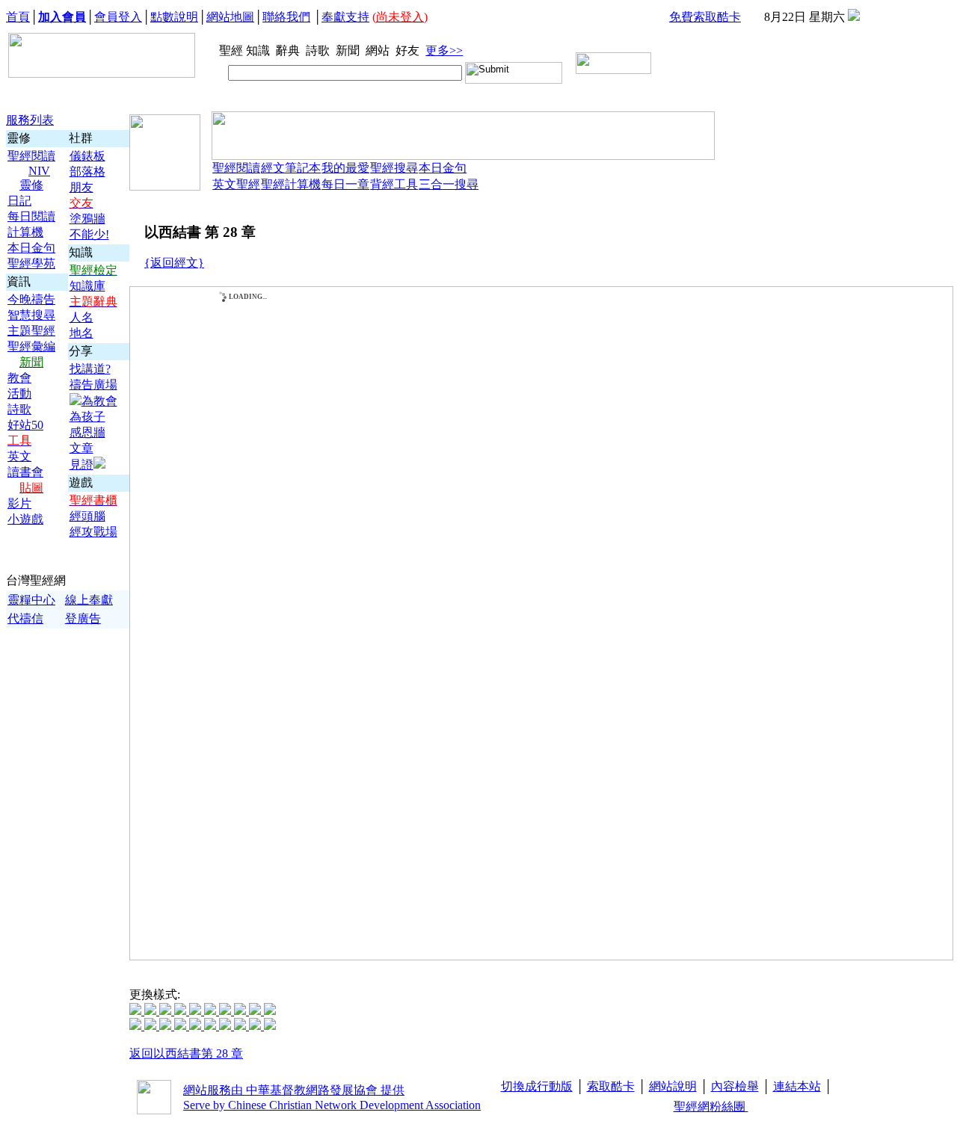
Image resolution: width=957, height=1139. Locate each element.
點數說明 (174, 16)
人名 (81, 317)
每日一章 (345, 184)
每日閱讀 (31, 216)
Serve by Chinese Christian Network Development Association (332, 1105)
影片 (19, 503)
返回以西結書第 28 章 (186, 1053)
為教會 (99, 401)
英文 (19, 456)
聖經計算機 (291, 184)
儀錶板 (87, 155)
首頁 (18, 16)
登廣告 (83, 618)
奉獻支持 (345, 16)
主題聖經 (31, 330)
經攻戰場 (93, 531)
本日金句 (31, 247)
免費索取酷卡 (705, 16)
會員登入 (118, 16)
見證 (81, 464)
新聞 (349, 50)
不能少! (89, 234)
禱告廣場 (93, 384)
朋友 (81, 187)
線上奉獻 (89, 599)
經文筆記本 (291, 167)
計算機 (25, 232)
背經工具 (394, 184)
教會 (19, 377)
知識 (259, 50)
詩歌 (319, 50)
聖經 (226, 50)
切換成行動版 (537, 1086)
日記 (19, 200)
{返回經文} (174, 262)
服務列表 (30, 120)
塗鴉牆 (87, 218)
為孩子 (87, 416)
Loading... (248, 296)
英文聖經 (236, 184)
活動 (19, 393)
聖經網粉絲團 (711, 1106)
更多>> (444, 50)
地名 (81, 333)
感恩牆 (87, 432)
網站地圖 (230, 16)
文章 (81, 448)
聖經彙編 (31, 346)
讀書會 (25, 472)
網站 (379, 50)
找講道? (90, 368)
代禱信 (25, 618)
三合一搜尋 (448, 184)
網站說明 (673, 1086)
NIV (39, 170)
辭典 (289, 50)
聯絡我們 (286, 16)
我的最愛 (345, 167)
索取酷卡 (611, 1086)
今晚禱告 (31, 299)
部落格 (87, 171)
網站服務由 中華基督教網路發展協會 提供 (293, 1090)
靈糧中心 (31, 599)
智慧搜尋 (31, 315)
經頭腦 (87, 516)
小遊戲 (25, 519)
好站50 (25, 425)
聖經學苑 (31, 263)
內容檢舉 (735, 1086)
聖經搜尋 (394, 167)
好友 (409, 50)
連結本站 (797, 1086)
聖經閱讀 (31, 155)
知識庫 (87, 286)
